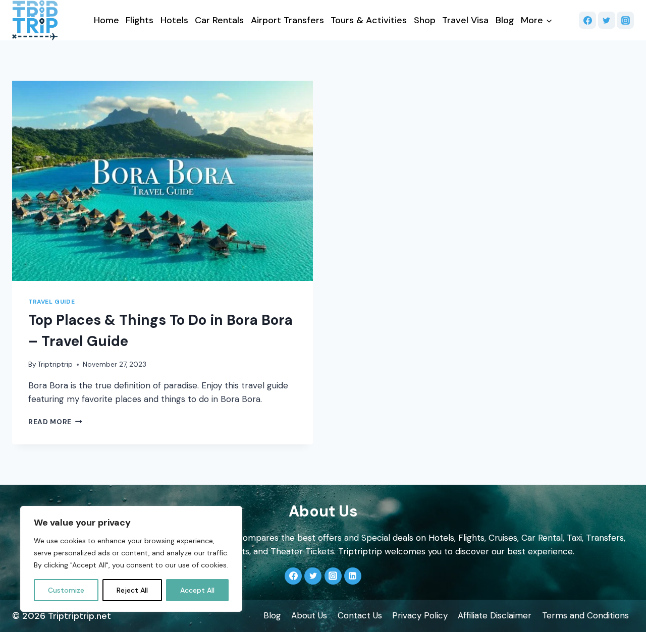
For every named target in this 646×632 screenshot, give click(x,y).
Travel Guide (51, 302)
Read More (55, 422)
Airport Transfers (287, 20)
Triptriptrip (55, 364)
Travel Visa (465, 20)
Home (106, 20)
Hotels (174, 20)
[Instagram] (625, 20)
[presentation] (162, 181)
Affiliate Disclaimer (494, 615)
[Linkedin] (352, 576)
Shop (425, 20)
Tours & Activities (369, 20)
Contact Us (360, 615)
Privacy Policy (420, 615)
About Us (309, 615)
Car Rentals (219, 20)
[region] (131, 559)
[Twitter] (606, 20)
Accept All (197, 590)
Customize (66, 590)
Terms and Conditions (585, 615)
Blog (505, 20)
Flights (139, 20)
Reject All (132, 590)
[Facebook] (587, 20)
